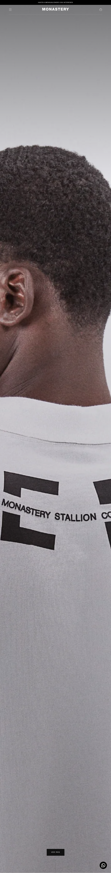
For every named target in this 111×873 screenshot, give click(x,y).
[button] (10, 9)
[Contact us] (103, 865)
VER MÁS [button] (55, 852)
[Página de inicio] (55, 10)
